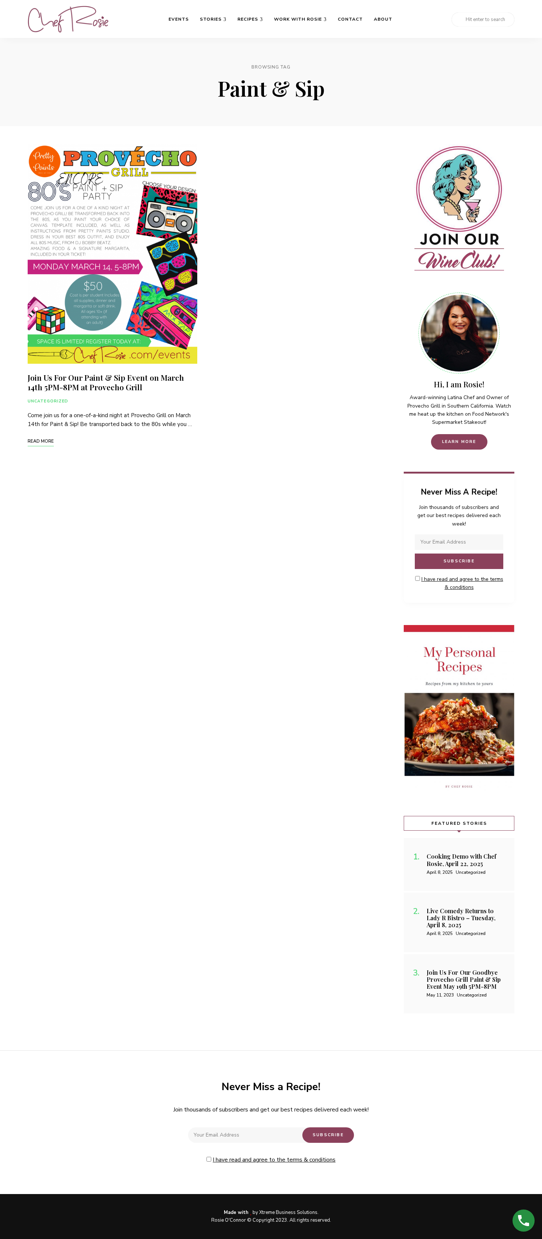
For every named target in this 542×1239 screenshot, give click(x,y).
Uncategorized (48, 401)
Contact (350, 19)
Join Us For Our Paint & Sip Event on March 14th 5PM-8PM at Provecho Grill (106, 382)
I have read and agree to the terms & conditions (274, 1160)
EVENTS (178, 19)
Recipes (247, 19)
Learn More (459, 441)
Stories (211, 19)
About (383, 19)
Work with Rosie (298, 19)
